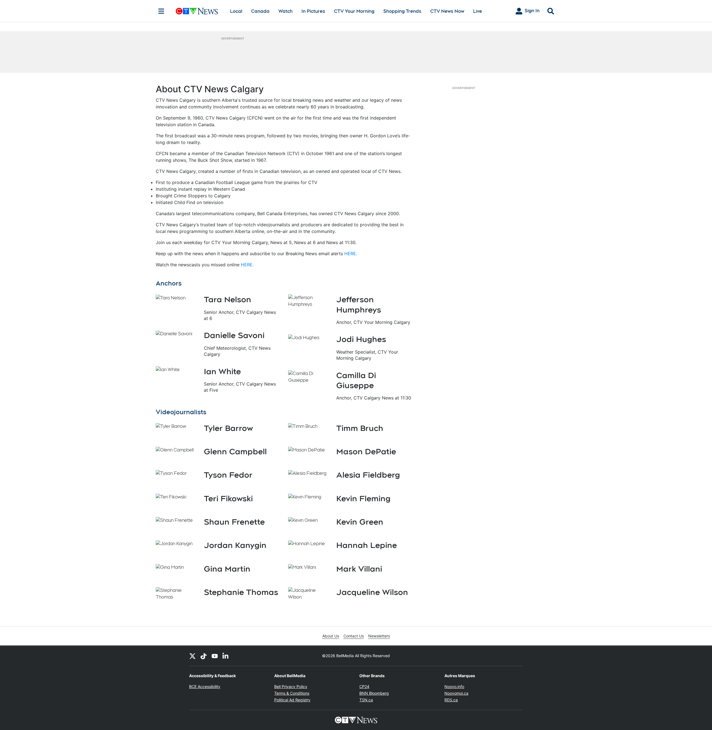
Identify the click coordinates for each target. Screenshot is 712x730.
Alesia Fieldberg (368, 475)
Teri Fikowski (228, 498)
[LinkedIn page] (225, 655)
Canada (260, 11)
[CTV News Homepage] (197, 11)
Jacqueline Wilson (372, 592)
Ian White (222, 371)
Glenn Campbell (235, 451)
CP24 (364, 686)
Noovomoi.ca (456, 693)
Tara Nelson (227, 299)
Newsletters (379, 636)
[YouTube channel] (214, 655)
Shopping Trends (402, 11)
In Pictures (313, 11)
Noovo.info (454, 686)
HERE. (350, 253)
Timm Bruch (359, 428)
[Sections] (161, 11)
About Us (330, 636)
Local (236, 11)
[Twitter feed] (192, 655)
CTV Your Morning (354, 11)
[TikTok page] (203, 655)
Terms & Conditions (291, 693)
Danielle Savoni (234, 335)
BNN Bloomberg (374, 693)
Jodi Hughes (361, 339)
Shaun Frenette (234, 522)
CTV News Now (447, 11)
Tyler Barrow (228, 428)
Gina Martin (227, 568)
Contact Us (353, 636)
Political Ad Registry (292, 699)
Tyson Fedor (228, 475)
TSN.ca (366, 699)
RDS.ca (451, 699)
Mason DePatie (366, 451)
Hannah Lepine (366, 545)
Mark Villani (359, 568)
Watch (285, 11)
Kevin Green (359, 522)
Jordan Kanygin (235, 545)
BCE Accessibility (204, 686)
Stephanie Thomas (241, 592)
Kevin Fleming (363, 498)
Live (477, 11)
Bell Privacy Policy (290, 686)
